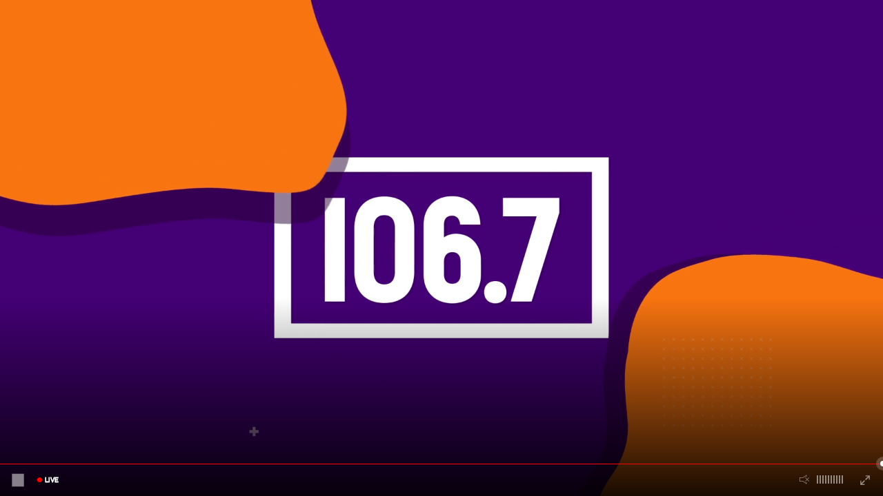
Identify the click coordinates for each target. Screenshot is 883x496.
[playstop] (18, 480)
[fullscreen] (865, 480)
